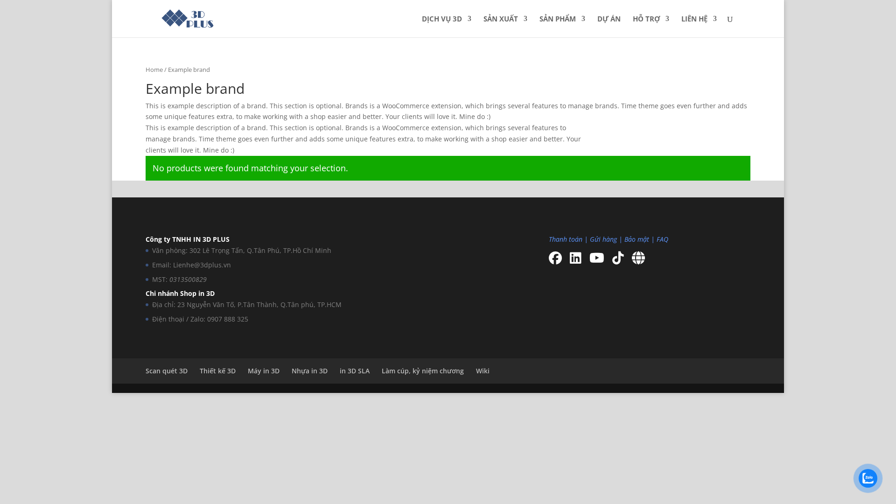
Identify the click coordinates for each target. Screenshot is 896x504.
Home (154, 69)
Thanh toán (565, 239)
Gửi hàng (603, 239)
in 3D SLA (355, 370)
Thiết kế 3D (218, 370)
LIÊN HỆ (694, 19)
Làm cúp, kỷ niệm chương (423, 370)
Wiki (483, 370)
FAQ (662, 239)
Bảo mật (636, 239)
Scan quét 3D (167, 370)
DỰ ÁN (609, 19)
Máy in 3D (264, 370)
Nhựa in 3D (310, 370)
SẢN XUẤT (500, 19)
